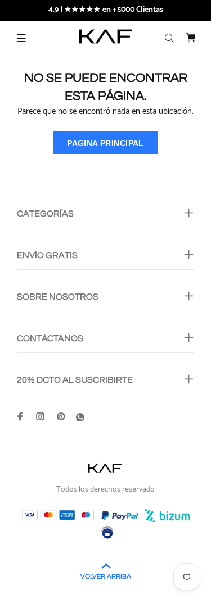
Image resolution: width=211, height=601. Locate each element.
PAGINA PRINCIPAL (105, 143)
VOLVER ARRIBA (105, 576)
